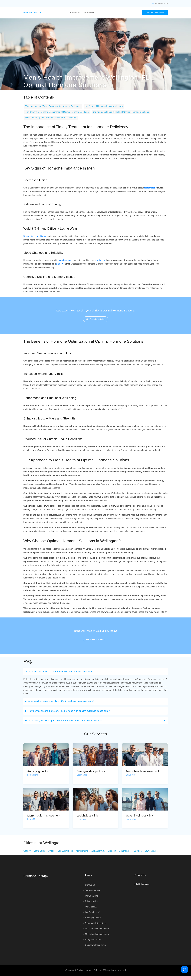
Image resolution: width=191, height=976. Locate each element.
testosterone (150, 188)
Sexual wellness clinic (140, 815)
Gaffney (27, 851)
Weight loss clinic (87, 815)
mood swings (65, 260)
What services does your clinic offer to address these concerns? (61, 701)
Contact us (75, 12)
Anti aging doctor (37, 771)
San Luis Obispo (65, 851)
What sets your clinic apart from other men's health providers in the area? (66, 720)
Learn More (32, 775)
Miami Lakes (39, 851)
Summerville (125, 851)
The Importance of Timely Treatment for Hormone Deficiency (53, 106)
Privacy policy (91, 901)
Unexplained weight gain (34, 236)
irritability (101, 260)
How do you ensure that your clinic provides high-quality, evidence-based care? (69, 711)
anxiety (59, 264)
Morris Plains (82, 851)
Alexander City (98, 851)
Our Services (89, 12)
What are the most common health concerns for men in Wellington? (63, 671)
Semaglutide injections (91, 771)
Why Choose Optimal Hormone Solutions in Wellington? (51, 118)
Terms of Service (92, 890)
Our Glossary (91, 907)
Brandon (112, 851)
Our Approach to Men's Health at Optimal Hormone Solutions (121, 112)
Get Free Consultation (155, 13)
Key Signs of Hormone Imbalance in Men (104, 106)
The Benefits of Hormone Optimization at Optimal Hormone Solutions (57, 112)
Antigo (51, 851)
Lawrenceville (151, 851)
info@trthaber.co (161, 3)
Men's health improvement (142, 771)
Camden (138, 851)
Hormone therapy (32, 12)
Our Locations (91, 896)
